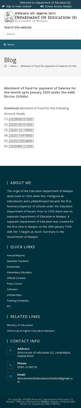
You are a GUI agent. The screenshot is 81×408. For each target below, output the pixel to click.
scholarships (14, 295)
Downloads (13, 266)
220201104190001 (21, 135)
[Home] (5, 66)
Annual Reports (16, 255)
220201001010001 (21, 124)
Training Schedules (18, 300)
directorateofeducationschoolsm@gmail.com (45, 380)
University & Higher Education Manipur (31, 330)
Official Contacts (16, 278)
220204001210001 (21, 146)
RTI (8, 306)
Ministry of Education (20, 325)
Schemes (12, 289)
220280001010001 (21, 119)
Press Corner (14, 283)
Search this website (17, 27)
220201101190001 (21, 130)
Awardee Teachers (18, 261)
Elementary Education (19, 272)
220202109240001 (21, 141)
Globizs (45, 401)
